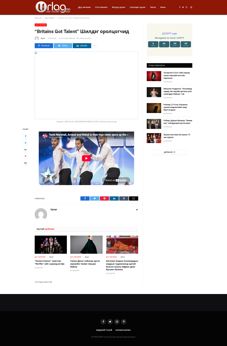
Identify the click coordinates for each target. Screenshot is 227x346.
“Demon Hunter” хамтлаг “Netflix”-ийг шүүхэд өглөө (49, 262)
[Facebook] (25, 136)
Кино (163, 7)
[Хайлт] (191, 7)
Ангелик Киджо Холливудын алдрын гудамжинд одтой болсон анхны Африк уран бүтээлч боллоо (122, 265)
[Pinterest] (25, 156)
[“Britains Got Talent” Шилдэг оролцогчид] (86, 85)
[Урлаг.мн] (53, 7)
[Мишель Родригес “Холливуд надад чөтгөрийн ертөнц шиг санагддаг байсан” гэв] (154, 92)
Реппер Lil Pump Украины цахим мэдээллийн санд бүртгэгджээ (176, 107)
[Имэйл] (25, 163)
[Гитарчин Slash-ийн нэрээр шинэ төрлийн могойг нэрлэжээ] (154, 76)
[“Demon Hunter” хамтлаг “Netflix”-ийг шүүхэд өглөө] (51, 245)
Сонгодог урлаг (138, 7)
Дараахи (168, 152)
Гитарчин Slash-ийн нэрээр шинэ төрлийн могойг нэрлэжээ (177, 75)
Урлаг (43, 38)
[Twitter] (25, 142)
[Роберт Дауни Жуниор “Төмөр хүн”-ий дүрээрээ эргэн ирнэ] (154, 124)
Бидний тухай (104, 330)
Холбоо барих (123, 330)
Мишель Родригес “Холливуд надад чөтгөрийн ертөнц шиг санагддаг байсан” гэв (178, 91)
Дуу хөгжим (84, 7)
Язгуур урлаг (118, 7)
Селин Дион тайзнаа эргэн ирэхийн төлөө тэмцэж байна (85, 264)
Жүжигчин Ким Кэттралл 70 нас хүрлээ (177, 136)
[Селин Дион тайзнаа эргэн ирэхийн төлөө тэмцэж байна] (86, 245)
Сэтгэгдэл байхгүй (68, 38)
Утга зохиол (101, 7)
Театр (153, 7)
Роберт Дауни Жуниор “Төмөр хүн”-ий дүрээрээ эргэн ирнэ (178, 121)
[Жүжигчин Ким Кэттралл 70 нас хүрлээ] (154, 138)
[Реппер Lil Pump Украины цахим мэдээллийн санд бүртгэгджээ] (154, 108)
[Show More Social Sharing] (94, 45)
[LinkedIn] (25, 149)
